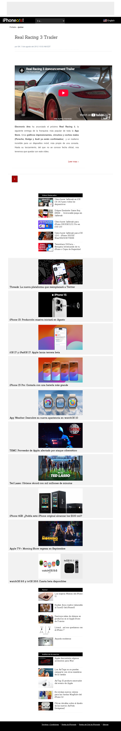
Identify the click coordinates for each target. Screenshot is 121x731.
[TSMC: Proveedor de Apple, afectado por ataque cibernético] (60, 447)
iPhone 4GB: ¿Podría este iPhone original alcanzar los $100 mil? (46, 516)
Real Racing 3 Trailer (36, 37)
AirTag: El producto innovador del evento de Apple (68, 682)
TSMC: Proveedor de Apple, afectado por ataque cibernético (43, 450)
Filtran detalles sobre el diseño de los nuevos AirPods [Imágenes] (68, 706)
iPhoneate (13, 20)
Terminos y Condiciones (50, 724)
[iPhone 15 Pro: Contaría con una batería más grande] (60, 381)
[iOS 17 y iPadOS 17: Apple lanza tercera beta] (60, 348)
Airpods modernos (63, 638)
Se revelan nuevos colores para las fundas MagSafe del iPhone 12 (68, 694)
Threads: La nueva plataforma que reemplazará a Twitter (42, 287)
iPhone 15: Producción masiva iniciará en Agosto (37, 319)
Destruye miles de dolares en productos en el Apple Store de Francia (68, 619)
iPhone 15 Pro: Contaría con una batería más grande (39, 385)
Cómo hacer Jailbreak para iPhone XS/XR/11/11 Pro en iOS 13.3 (67, 224)
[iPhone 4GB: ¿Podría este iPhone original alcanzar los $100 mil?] (60, 512)
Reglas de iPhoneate (69, 724)
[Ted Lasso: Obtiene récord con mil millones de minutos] (60, 479)
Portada (13, 27)
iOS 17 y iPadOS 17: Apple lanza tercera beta (35, 352)
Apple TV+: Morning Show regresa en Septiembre (37, 548)
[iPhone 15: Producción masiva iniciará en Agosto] (60, 316)
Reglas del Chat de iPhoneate (89, 724)
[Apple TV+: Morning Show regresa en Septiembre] (60, 545)
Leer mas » (73, 161)
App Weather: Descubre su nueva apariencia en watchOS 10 (44, 417)
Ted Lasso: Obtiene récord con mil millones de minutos (41, 483)
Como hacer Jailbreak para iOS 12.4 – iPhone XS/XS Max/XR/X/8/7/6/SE (69, 235)
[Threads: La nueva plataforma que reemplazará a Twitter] (60, 283)
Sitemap (105, 724)
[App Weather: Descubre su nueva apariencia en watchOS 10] (60, 414)
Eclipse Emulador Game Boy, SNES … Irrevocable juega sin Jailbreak (68, 213)
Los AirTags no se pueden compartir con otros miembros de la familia (68, 672)
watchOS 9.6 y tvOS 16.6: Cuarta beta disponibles (38, 581)
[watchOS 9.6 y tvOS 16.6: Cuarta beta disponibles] (60, 577)
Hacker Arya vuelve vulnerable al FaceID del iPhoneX (69, 606)
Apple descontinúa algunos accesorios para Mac (67, 659)
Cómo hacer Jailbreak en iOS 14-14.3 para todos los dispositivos (67, 202)
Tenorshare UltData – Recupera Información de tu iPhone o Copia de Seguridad (68, 247)
